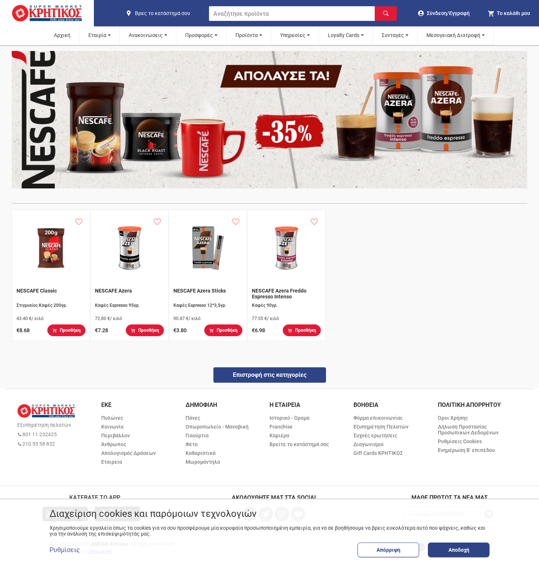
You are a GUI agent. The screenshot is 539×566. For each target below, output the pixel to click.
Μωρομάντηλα (203, 462)
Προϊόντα (246, 35)
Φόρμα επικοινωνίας (378, 418)
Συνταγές (393, 35)
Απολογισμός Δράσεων (128, 453)
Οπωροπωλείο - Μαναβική (217, 427)
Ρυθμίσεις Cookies (460, 441)
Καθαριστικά (201, 453)
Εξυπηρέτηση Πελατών (380, 427)
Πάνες (193, 418)
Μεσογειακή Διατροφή (453, 35)
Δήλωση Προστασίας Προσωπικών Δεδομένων (468, 429)
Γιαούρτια (197, 435)
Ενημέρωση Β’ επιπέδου (466, 450)
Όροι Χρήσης (453, 418)
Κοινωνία (112, 427)
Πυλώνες (112, 418)
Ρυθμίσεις (65, 550)
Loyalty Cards (343, 35)
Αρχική (62, 35)
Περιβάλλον (115, 435)
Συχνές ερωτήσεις (375, 435)
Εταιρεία (111, 462)
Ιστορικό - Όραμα (289, 418)
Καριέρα (279, 435)
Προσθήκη (70, 330)
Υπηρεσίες (292, 35)
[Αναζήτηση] (386, 13)
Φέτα (192, 444)
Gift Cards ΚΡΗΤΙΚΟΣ (378, 453)
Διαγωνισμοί (368, 444)
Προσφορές (199, 35)
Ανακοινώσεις (146, 35)
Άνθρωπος (113, 444)
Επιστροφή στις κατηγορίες (270, 374)
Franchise (281, 427)
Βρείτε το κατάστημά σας (299, 444)
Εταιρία (97, 35)
